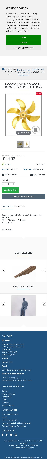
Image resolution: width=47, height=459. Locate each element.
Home (4, 417)
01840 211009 (7, 362)
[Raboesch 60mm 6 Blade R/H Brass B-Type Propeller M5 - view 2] (27, 144)
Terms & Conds (8, 394)
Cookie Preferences (10, 414)
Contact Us (6, 397)
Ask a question (10, 175)
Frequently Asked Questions (14, 426)
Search (5, 391)
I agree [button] (23, 37)
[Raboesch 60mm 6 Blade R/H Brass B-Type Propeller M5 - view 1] (20, 144)
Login (4, 400)
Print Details (7, 229)
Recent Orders (8, 405)
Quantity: (6, 180)
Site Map (5, 402)
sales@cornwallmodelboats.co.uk (16, 370)
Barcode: (28, 169)
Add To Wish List (24, 196)
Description (7, 206)
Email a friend (39, 175)
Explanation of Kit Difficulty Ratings (16, 423)
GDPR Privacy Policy (10, 420)
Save (39, 93)
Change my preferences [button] (23, 47)
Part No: (5, 169)
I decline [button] (23, 42)
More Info (20, 206)
